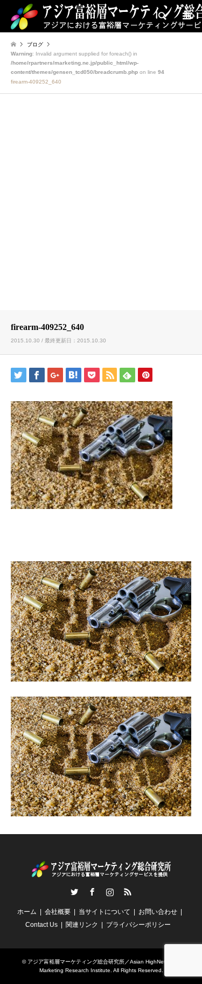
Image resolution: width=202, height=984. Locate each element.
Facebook (92, 892)
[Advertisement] (101, 203)
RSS (127, 892)
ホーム (27, 912)
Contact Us (41, 924)
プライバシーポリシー (138, 924)
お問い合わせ (157, 912)
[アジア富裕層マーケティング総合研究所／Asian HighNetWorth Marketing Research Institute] (101, 872)
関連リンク (82, 924)
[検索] (161, 16)
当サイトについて (104, 912)
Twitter (74, 892)
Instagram (110, 892)
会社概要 (58, 912)
